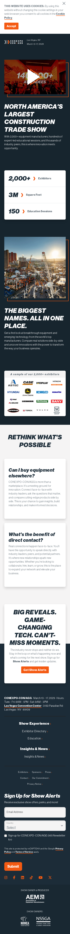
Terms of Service (24, 852)
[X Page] (50, 877)
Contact (24, 778)
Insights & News (34, 749)
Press (48, 772)
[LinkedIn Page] (22, 877)
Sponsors (37, 772)
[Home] (13, 42)
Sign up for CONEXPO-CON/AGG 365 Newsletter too (36, 837)
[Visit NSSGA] (43, 921)
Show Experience (34, 723)
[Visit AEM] (35, 899)
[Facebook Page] (14, 877)
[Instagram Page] (5, 877)
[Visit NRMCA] (25, 921)
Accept (11, 26)
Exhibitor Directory (34, 731)
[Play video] (34, 77)
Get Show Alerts (35, 670)
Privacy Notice (34, 784)
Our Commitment (40, 778)
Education (34, 738)
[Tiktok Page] (31, 877)
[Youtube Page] (40, 877)
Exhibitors (23, 772)
